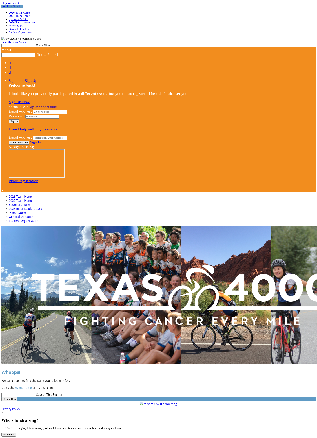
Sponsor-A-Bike (18, 19)
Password (17, 116)
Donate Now (9, 399)
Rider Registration (23, 181)
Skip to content (10, 3)
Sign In (35, 142)
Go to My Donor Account (14, 42)
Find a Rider (43, 45)
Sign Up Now (19, 101)
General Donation (19, 29)
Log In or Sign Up (12, 6)
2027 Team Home (19, 15)
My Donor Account (43, 107)
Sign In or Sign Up (23, 80)
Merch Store (16, 25)
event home (23, 388)
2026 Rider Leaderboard (23, 22)
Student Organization (21, 32)
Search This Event (48, 395)
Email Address (20, 111)
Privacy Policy (10, 409)
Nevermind (8, 434)
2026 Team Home (19, 12)
